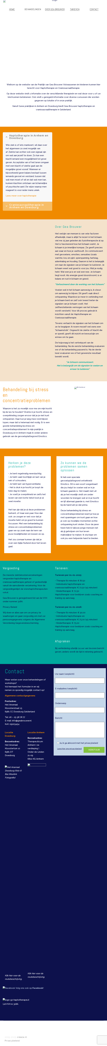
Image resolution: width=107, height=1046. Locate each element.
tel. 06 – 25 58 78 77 (26, 240)
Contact (94, 9)
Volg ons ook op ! (30, 988)
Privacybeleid (12, 1041)
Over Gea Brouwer (55, 9)
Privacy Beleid (10, 607)
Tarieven (74, 9)
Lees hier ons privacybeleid (69, 749)
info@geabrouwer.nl (21, 720)
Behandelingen (33, 9)
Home (12, 9)
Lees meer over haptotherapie (21, 195)
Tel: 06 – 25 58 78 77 (15, 717)
